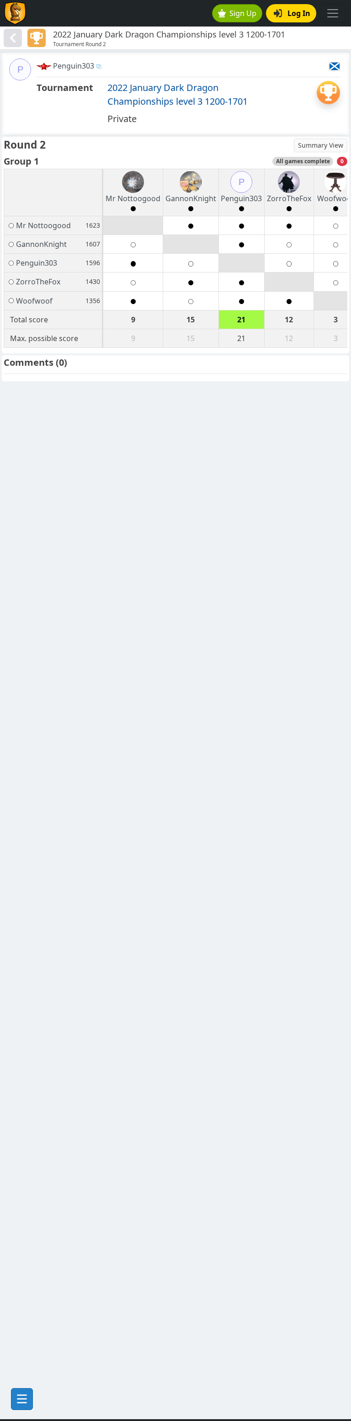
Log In (298, 13)
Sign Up (242, 13)
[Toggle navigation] (333, 13)
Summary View (320, 145)
